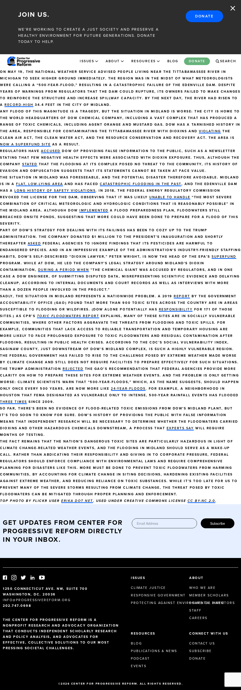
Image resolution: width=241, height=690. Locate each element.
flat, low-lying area (39, 184)
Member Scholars (209, 595)
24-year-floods (128, 388)
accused (50, 151)
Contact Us (202, 643)
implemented (93, 210)
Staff (195, 610)
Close (232, 8)
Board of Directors (212, 602)
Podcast (140, 658)
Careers (198, 618)
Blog (172, 61)
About (113, 61)
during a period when (63, 269)
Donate (204, 16)
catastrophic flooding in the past (140, 184)
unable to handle (169, 197)
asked (34, 243)
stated (29, 164)
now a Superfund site (25, 144)
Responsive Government (158, 595)
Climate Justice (148, 587)
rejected (73, 368)
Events (138, 666)
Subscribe (217, 523)
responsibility (176, 309)
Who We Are (202, 587)
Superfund (224, 256)
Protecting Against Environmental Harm (177, 602)
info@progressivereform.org (37, 600)
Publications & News (154, 651)
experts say (180, 428)
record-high (18, 104)
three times (13, 401)
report (182, 296)
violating (210, 131)
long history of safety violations (55, 190)
